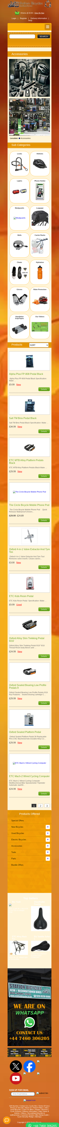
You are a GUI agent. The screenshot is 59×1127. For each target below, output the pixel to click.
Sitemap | (38, 1117)
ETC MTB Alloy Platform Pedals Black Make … (28, 468)
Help (30, 20)
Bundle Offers (17, 865)
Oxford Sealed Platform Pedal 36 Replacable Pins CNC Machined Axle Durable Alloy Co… (27, 738)
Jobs (46, 1108)
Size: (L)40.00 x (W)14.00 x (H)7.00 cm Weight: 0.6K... (18, 910)
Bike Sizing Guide (41, 1115)
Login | (15, 18)
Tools (13, 852)
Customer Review (27, 1115)
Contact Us (24, 1106)
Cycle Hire (33, 1106)
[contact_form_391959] (7, 1120)
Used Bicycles (17, 833)
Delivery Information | (40, 18)
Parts (13, 858)
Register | (24, 18)
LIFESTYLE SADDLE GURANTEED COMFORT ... (39, 955)
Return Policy (38, 1108)
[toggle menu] (48, 27)
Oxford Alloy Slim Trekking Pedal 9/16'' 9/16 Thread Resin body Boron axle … (27, 646)
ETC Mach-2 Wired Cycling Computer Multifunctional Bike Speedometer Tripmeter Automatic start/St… (27, 783)
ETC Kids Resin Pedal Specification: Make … (28, 601)
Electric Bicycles (18, 839)
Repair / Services (41, 1109)
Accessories (16, 846)
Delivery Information (29, 1111)
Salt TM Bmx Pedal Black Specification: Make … (28, 423)
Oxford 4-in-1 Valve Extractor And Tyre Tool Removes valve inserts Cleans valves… (26, 558)
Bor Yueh (16, 902)
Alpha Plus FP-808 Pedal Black (26, 374)
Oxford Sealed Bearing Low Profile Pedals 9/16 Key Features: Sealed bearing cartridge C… (28, 693)
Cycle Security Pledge (25, 1117)
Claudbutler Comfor (39, 903)
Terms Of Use (43, 1106)
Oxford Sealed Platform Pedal (25, 732)
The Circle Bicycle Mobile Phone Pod (29, 505)
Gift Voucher (13, 1106)
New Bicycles (17, 827)
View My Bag (39, 13)
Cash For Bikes (28, 1109)
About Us (28, 1108)
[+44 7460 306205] (29, 1120)
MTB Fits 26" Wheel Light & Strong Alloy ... (18, 958)
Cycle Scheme (15, 1111)
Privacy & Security (17, 1108)
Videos (23, 1113)
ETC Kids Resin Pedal (21, 596)
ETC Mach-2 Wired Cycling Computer (29, 776)
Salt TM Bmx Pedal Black (22, 418)
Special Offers (17, 820)
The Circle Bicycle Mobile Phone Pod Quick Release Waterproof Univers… (28, 511)
